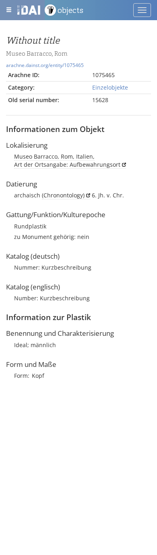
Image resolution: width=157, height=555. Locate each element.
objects (70, 10)
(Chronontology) (63, 195)
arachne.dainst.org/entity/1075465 (45, 65)
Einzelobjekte (110, 87)
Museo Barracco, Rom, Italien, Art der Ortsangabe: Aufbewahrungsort (67, 160)
